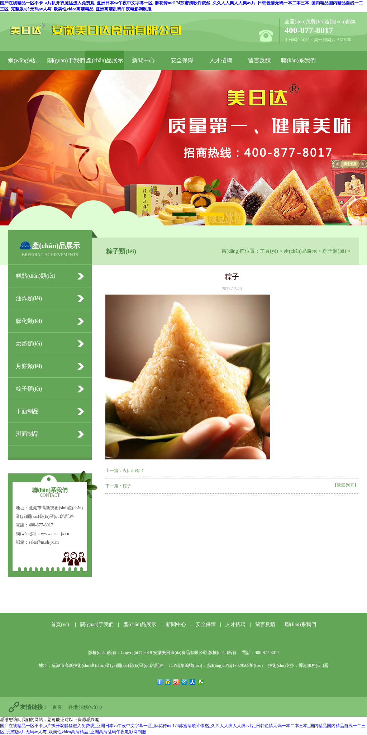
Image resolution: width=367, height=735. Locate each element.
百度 (57, 707)
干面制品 (27, 411)
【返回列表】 (345, 485)
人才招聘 (220, 60)
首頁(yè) (60, 624)
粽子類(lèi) (334, 251)
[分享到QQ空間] (168, 682)
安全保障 (182, 60)
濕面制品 (27, 434)
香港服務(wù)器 (313, 665)
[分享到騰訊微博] (184, 682)
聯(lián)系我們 (298, 60)
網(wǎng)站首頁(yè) (27, 60)
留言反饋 (259, 60)
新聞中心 (143, 60)
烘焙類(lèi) (29, 343)
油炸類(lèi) (29, 298)
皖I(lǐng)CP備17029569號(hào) (234, 665)
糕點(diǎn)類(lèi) (35, 276)
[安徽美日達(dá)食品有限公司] (102, 30)
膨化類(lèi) (29, 321)
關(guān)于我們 (66, 60)
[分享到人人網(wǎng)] (193, 682)
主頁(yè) (269, 251)
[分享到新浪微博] (176, 682)
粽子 (127, 485)
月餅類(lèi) (29, 366)
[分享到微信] (201, 682)
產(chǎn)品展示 (104, 60)
